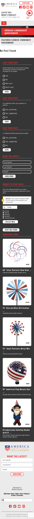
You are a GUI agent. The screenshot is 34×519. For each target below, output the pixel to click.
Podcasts (26, 493)
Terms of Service (17, 516)
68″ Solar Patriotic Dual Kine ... (17, 270)
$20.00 (7, 213)
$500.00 (7, 216)
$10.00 (7, 211)
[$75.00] (17, 331)
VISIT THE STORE (11, 230)
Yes (6, 76)
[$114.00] (17, 291)
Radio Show (7, 493)
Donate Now (10, 222)
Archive (13, 495)
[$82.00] (17, 253)
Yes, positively (11, 109)
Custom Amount (10, 218)
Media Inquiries (17, 489)
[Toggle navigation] (3, 23)
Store (21, 493)
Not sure (8, 83)
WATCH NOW (28, 18)
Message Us (17, 487)
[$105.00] (17, 413)
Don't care (9, 87)
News (12, 493)
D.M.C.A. (25, 516)
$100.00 (7, 214)
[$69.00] (17, 372)
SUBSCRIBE (26, 3)
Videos (17, 493)
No (6, 79)
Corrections (20, 495)
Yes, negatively (11, 113)
